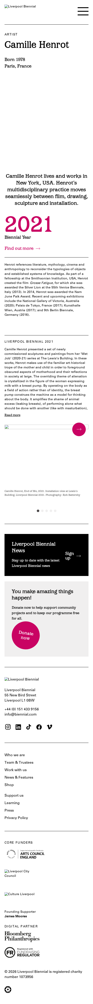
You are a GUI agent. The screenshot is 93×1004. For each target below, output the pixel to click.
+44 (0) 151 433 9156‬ (22, 709)
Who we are (15, 755)
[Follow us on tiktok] (28, 728)
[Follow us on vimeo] (49, 728)
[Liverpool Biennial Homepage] (20, 10)
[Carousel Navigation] (79, 429)
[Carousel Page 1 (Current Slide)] (38, 511)
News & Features (19, 777)
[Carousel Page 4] (51, 511)
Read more (12, 415)
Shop (9, 785)
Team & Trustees (19, 763)
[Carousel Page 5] (55, 511)
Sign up (69, 556)
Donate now (26, 636)
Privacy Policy (16, 818)
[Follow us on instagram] (8, 728)
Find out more (19, 249)
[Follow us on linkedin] (18, 728)
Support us (14, 796)
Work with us (16, 770)
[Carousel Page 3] (46, 511)
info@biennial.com (21, 714)
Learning (12, 803)
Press (9, 810)
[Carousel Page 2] (42, 511)
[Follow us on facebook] (39, 728)
